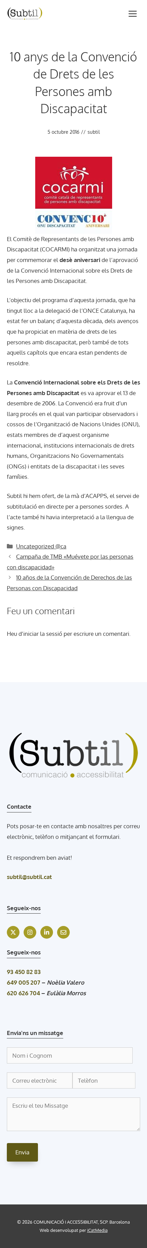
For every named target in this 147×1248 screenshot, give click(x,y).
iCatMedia (97, 1230)
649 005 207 (23, 982)
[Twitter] (13, 932)
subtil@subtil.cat (29, 876)
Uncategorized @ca (41, 546)
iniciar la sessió (42, 633)
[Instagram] (30, 932)
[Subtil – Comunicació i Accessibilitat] (25, 13)
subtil (94, 132)
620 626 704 (23, 993)
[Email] (63, 932)
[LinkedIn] (46, 932)
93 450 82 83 (24, 971)
